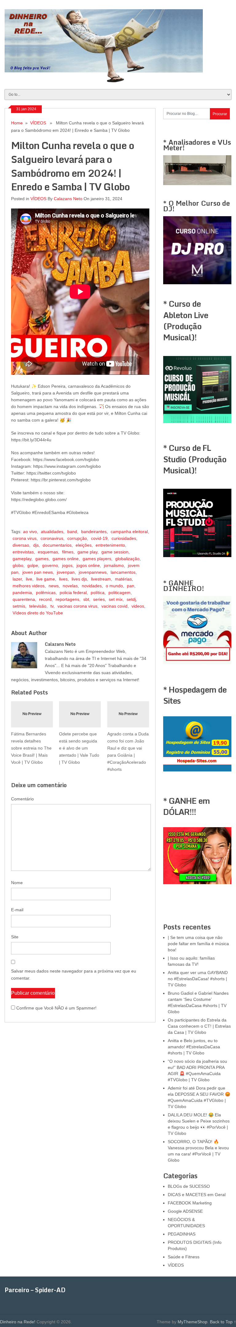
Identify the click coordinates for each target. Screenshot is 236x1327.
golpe (32, 565)
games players (97, 558)
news (54, 585)
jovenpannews (93, 572)
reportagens (67, 599)
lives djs (79, 579)
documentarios (57, 545)
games (42, 558)
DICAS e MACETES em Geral (197, 1194)
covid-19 (99, 538)
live (29, 579)
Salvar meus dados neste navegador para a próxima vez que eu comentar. (73, 975)
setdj (131, 599)
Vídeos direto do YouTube (38, 612)
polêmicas (46, 592)
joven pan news (37, 572)
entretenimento (110, 545)
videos (138, 606)
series (99, 599)
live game (45, 579)
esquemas (48, 551)
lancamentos (123, 572)
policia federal (73, 592)
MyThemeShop (192, 1321)
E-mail (17, 909)
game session (114, 551)
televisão (37, 606)
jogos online (88, 565)
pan (130, 585)
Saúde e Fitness (183, 1256)
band (72, 531)
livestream (101, 579)
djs (36, 545)
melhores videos (29, 585)
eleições (84, 545)
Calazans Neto (68, 198)
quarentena (24, 599)
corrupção (77, 538)
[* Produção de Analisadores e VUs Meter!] (197, 183)
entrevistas (23, 551)
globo (18, 565)
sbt (86, 599)
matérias (123, 579)
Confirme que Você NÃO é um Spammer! (55, 1007)
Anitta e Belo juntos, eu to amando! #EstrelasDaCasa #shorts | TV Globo (194, 1046)
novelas (70, 585)
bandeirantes (94, 531)
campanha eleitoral (129, 531)
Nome (17, 882)
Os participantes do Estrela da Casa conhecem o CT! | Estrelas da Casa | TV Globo (199, 1026)
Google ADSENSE (185, 1211)
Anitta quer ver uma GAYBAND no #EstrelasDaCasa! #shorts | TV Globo (198, 978)
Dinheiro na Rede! (17, 1321)
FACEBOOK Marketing (190, 1202)
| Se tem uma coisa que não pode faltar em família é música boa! (198, 943)
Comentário (22, 798)
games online (66, 558)
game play (87, 551)
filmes (67, 551)
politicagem (119, 592)
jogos (67, 565)
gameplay (22, 558)
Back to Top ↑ (223, 1321)
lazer (17, 579)
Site (14, 936)
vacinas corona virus (77, 606)
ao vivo (30, 531)
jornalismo (114, 565)
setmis (19, 606)
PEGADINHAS (181, 1234)
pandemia (22, 592)
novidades (92, 585)
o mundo (114, 585)
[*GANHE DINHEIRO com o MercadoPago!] (197, 662)
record (45, 599)
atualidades (52, 531)
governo (50, 565)
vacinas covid (114, 606)
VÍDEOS (38, 122)
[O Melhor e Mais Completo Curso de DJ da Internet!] (197, 282)
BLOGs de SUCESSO (189, 1186)
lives (63, 579)
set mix (116, 599)
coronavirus (52, 538)
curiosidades (124, 538)
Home (17, 122)
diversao (21, 545)
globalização (127, 558)
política (97, 592)
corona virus (25, 538)
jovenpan (66, 572)
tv (51, 606)
